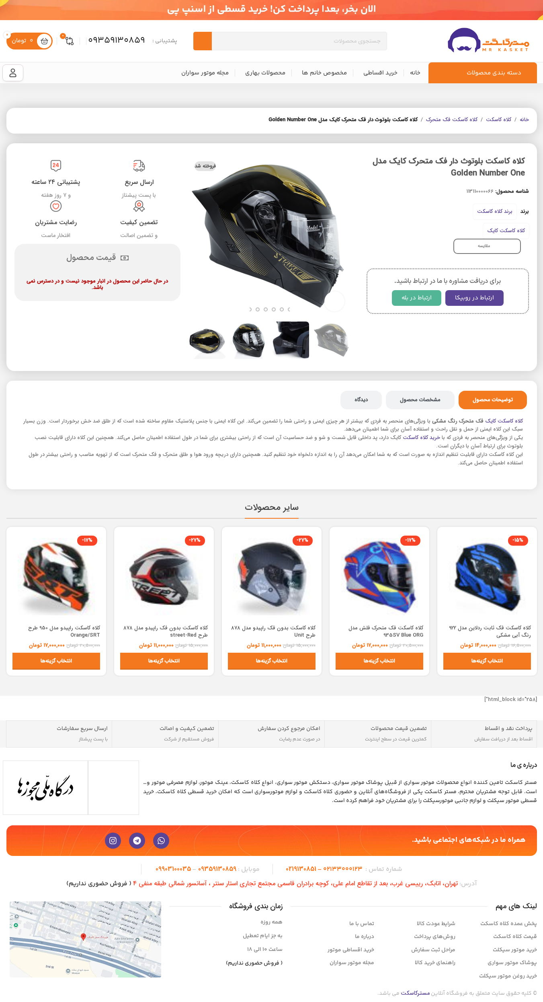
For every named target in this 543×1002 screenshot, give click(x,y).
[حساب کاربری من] (13, 73)
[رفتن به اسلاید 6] (274, 309)
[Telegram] (137, 841)
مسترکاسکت (415, 993)
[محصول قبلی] (38, 121)
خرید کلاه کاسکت (421, 437)
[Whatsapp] (161, 841)
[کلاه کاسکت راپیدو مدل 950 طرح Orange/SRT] (56, 577)
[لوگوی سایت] (488, 41)
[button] (340, 340)
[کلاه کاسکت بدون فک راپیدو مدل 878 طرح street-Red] (164, 577)
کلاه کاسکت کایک (506, 231)
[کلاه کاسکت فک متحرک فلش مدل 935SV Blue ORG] (379, 577)
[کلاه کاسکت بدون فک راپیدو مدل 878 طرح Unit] (272, 577)
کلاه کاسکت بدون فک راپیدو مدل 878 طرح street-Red (165, 631)
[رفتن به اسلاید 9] (250, 309)
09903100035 (173, 869)
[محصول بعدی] (19, 121)
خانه (524, 120)
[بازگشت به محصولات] (29, 121)
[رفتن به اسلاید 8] (258, 309)
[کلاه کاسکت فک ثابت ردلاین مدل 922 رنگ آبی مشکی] (487, 577)
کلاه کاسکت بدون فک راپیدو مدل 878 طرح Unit (273, 631)
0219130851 (301, 869)
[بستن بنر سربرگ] (10, 10)
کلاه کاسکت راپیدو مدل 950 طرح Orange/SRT (64, 631)
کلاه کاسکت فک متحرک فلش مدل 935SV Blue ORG (385, 631)
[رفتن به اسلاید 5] (282, 309)
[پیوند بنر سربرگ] (271, 10)
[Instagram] (113, 841)
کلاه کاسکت (498, 120)
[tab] (493, 400)
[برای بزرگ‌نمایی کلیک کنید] (334, 301)
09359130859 (217, 869)
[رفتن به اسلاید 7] (266, 309)
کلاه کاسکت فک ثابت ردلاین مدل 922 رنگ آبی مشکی (490, 631)
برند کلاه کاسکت (494, 211)
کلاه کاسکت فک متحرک (451, 120)
